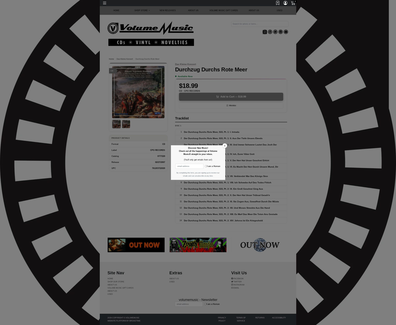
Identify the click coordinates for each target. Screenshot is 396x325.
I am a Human (213, 166)
